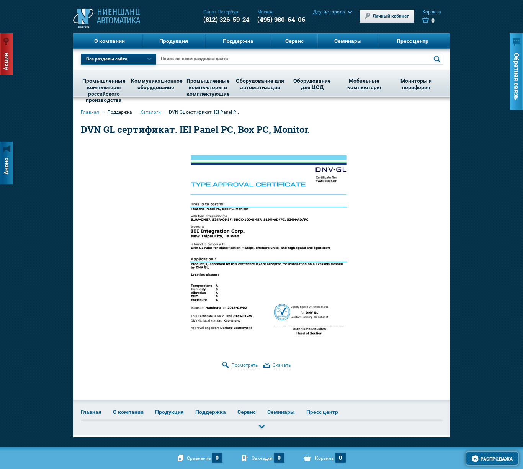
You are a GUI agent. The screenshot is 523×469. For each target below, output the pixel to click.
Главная (90, 112)
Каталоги (150, 112)
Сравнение (199, 458)
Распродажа (497, 459)
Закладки (262, 458)
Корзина (431, 17)
